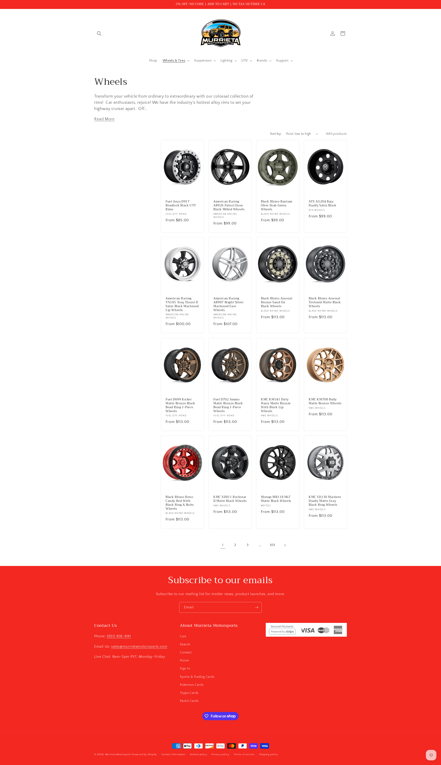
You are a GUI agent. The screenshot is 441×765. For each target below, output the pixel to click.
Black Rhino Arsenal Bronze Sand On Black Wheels (276, 302)
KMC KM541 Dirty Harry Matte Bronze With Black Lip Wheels (276, 405)
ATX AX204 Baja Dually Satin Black (322, 204)
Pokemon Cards (192, 684)
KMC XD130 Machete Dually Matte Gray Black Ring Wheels (325, 501)
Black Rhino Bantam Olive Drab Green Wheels (276, 205)
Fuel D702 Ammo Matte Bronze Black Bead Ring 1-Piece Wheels (228, 405)
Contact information (173, 754)
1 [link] (222, 545)
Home (184, 660)
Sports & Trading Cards (197, 676)
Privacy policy (220, 754)
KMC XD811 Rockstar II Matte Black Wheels (230, 499)
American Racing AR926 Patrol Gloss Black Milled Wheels (228, 205)
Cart (183, 636)
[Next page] (285, 545)
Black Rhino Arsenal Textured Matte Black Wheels (325, 302)
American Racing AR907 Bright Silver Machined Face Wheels (228, 304)
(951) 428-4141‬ (119, 636)
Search (185, 644)
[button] (99, 33)
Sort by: (275, 134)
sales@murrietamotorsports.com (139, 646)
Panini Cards (189, 701)
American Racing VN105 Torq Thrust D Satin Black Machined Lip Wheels (182, 304)
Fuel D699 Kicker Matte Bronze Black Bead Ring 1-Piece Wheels (180, 405)
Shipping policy (268, 754)
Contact (186, 652)
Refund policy (198, 754)
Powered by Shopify (144, 754)
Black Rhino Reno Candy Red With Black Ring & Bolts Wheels (180, 503)
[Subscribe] (257, 607)
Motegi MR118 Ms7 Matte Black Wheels (276, 499)
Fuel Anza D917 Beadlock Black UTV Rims (181, 205)
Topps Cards (189, 693)
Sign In (185, 668)
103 (272, 545)
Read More (104, 119)
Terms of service (244, 754)
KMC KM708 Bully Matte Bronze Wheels (325, 401)
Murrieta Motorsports (118, 754)
